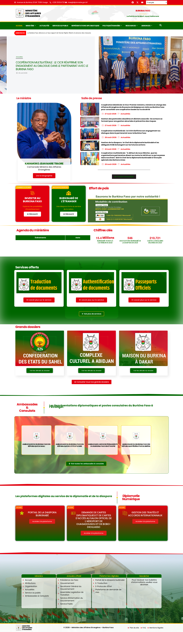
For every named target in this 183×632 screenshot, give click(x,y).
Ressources (131, 26)
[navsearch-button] (160, 26)
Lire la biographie (44, 175)
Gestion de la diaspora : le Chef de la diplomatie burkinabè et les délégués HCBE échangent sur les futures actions (42, 66)
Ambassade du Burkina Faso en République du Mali (36, 445)
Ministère (30, 26)
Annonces (145, 26)
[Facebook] (133, 2)
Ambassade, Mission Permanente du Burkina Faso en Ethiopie (103, 445)
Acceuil (19, 26)
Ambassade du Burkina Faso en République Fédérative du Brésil (136, 445)
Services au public (60, 26)
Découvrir (33, 214)
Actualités (44, 26)
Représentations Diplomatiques (85, 26)
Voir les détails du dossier (40, 370)
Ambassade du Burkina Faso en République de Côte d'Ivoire (70, 445)
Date (78, 237)
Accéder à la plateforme (42, 521)
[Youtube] (142, 2)
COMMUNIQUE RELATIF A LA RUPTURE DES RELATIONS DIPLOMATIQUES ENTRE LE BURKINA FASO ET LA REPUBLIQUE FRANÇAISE (73, 33)
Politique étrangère (111, 26)
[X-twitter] (137, 2)
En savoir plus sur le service (39, 300)
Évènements (40, 237)
